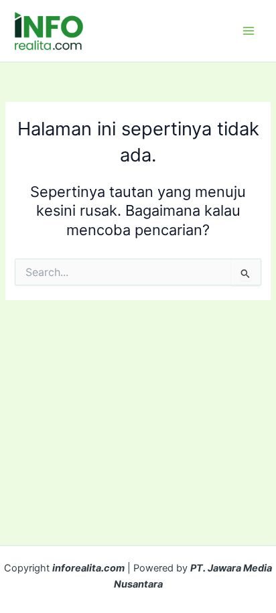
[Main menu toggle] (248, 31)
